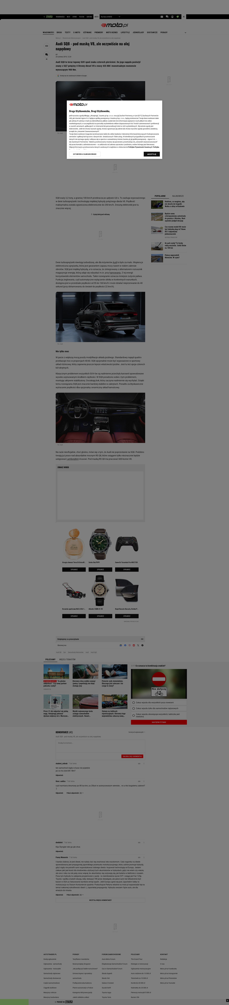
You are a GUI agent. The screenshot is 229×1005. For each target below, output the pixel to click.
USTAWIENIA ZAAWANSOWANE (84, 154)
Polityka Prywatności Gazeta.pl (140, 147)
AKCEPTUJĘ (151, 154)
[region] (114, 130)
